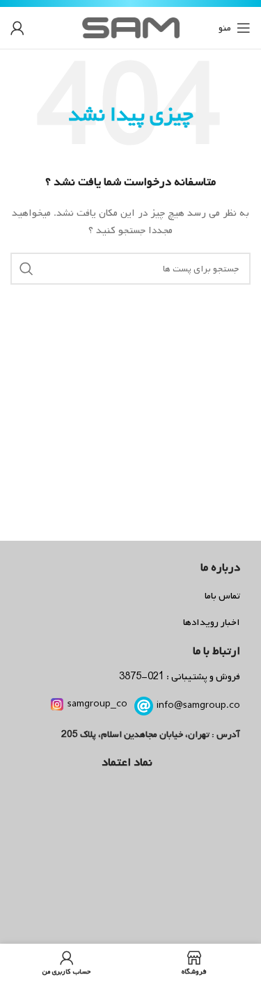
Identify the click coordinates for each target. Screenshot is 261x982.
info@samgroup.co (198, 705)
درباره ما (220, 567)
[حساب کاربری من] (17, 28)
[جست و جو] (26, 269)
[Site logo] (131, 28)
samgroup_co (97, 704)
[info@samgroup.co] (143, 706)
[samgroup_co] (57, 704)
